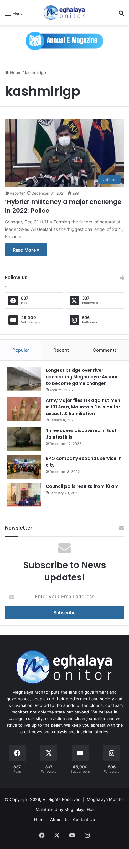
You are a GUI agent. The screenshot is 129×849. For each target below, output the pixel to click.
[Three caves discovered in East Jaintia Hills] (24, 439)
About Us (59, 819)
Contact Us (84, 819)
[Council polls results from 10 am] (24, 495)
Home (15, 72)
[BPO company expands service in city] (24, 467)
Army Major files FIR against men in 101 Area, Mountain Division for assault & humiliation (83, 407)
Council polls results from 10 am (82, 486)
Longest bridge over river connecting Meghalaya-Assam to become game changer (81, 377)
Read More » (26, 250)
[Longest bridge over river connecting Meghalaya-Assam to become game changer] (24, 379)
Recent (61, 350)
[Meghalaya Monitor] (64, 12)
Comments (105, 350)
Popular (20, 350)
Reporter (17, 193)
